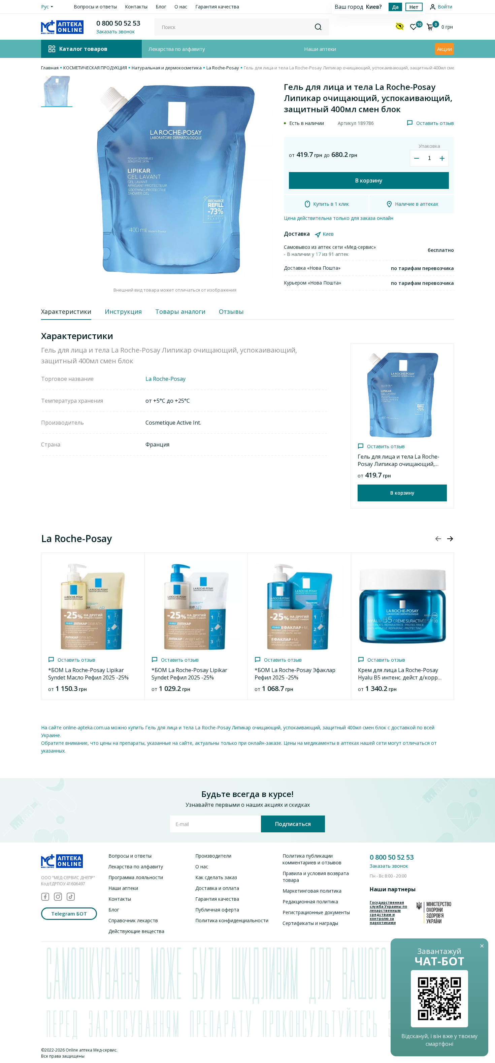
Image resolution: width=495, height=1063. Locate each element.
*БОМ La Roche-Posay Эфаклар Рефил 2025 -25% (295, 673)
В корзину (369, 180)
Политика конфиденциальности (231, 920)
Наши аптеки (320, 48)
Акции (444, 48)
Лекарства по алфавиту (176, 48)
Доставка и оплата (217, 888)
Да (395, 7)
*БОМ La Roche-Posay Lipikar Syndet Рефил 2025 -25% (189, 673)
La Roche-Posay (222, 68)
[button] (450, 539)
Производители (213, 856)
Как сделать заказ (216, 877)
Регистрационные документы (316, 912)
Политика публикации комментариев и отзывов (312, 859)
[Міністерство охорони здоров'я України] (434, 912)
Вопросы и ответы (95, 6)
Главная (50, 68)
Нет (414, 7)
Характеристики (66, 311)
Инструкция (123, 311)
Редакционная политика (310, 901)
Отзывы (231, 311)
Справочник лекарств (133, 920)
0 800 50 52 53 (118, 23)
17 (319, 254)
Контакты (136, 6)
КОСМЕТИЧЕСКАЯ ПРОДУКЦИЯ (95, 68)
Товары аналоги (180, 311)
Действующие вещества (136, 931)
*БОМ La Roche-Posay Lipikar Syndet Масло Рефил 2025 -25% (88, 673)
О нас (180, 6)
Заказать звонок (389, 866)
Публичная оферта (217, 909)
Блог (161, 6)
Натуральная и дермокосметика (167, 68)
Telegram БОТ (69, 913)
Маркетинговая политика (312, 891)
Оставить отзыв (435, 123)
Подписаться (293, 824)
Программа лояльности (135, 877)
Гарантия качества (217, 6)
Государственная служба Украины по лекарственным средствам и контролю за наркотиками (388, 912)
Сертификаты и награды (310, 923)
